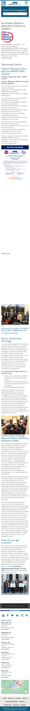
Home (4, 698)
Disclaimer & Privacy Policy (22, 708)
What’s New (7, 705)
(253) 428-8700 (5, 629)
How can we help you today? (14, 606)
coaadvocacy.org (6, 58)
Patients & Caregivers (11, 701)
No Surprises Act (22, 709)
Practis (12, 708)
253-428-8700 (5, 677)
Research (22, 701)
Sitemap (23, 705)
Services (24, 698)
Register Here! (5, 253)
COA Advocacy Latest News (9, 333)
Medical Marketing (6, 708)
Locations (18, 698)
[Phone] (3, 5)
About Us (11, 698)
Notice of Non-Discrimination (10, 709)
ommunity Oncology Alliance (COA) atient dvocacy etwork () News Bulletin (15, 329)
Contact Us (16, 705)
